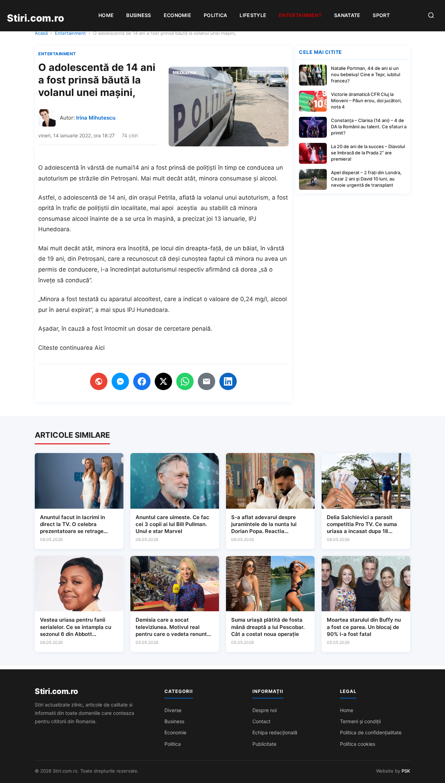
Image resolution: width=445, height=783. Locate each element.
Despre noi (264, 710)
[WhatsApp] (185, 381)
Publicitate (264, 744)
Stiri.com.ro (56, 691)
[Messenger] (120, 381)
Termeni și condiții (360, 721)
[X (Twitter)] (163, 381)
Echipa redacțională (274, 732)
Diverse (172, 710)
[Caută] (431, 15)
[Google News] (98, 381)
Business (138, 15)
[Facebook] (142, 381)
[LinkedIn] (228, 381)
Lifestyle (253, 15)
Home (106, 15)
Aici (100, 347)
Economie (177, 15)
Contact (261, 721)
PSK (406, 771)
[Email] (206, 381)
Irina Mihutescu (95, 117)
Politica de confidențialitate (371, 732)
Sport (381, 15)
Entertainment (300, 15)
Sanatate (347, 15)
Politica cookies (357, 744)
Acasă (41, 33)
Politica (215, 15)
